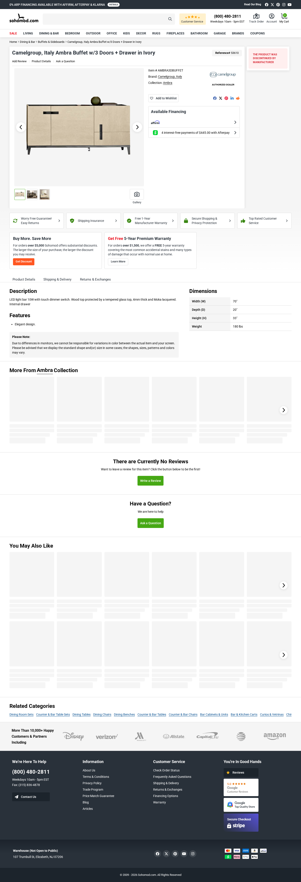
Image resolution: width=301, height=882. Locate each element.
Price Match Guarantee (98, 796)
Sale (13, 33)
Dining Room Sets (21, 714)
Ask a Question (65, 61)
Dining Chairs (102, 714)
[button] (109, 19)
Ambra (167, 83)
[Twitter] (272, 4)
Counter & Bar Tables (151, 714)
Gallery (137, 202)
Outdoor (93, 33)
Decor (141, 33)
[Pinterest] (278, 4)
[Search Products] (170, 19)
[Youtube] (290, 4)
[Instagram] (284, 4)
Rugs (156, 33)
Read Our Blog (252, 4)
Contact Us (28, 797)
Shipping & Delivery (166, 783)
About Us (89, 770)
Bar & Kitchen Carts (244, 714)
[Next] (284, 410)
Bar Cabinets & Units (214, 714)
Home (13, 41)
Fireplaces (175, 33)
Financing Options (165, 796)
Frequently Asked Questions (172, 776)
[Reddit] (238, 98)
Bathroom (199, 33)
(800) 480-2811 (31, 772)
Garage (220, 33)
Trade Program (93, 789)
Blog (86, 802)
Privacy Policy (92, 783)
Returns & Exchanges (167, 789)
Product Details (41, 61)
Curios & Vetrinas (272, 714)
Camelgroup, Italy (170, 76)
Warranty (159, 802)
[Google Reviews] (241, 787)
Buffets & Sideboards (51, 41)
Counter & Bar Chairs (183, 714)
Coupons (257, 33)
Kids (126, 33)
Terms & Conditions (96, 776)
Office (112, 33)
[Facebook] (267, 4)
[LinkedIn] (232, 98)
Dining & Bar (49, 33)
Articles (88, 808)
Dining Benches (124, 714)
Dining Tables (81, 714)
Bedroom (72, 33)
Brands (238, 33)
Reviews (238, 772)
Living (28, 33)
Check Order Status (166, 770)
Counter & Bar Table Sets (53, 714)
